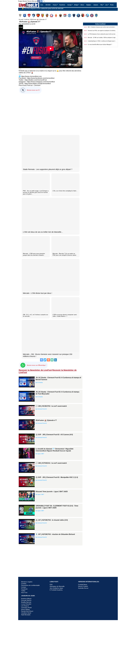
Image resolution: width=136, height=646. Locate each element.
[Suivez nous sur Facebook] (38, 1)
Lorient (47, 15)
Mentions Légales (26, 582)
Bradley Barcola (26, 602)
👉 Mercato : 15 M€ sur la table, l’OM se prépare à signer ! (42, 10)
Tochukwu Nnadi (26, 607)
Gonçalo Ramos (26, 600)
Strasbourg (87, 15)
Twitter (23, 591)
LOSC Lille (51, 15)
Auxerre (25, 15)
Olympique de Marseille (57, 586)
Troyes (96, 15)
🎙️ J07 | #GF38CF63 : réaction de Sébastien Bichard (55, 534)
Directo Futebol (83, 586)
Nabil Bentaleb (25, 615)
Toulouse (92, 15)
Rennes (83, 15)
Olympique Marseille (69, 15)
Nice (60, 15)
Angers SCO (20, 15)
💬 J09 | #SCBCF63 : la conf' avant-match (51, 406)
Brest (29, 15)
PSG (51, 584)
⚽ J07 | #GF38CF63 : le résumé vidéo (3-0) (52, 520)
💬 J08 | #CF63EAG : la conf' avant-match (51, 463)
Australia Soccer (83, 588)
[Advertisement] (50, 114)
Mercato (34, 1)
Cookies (23, 583)
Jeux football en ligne (56, 588)
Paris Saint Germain (78, 15)
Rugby (20, 1)
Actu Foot (24, 592)
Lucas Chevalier (26, 604)
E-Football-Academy (56, 590)
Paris (74, 15)
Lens (43, 15)
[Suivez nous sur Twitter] (41, 1)
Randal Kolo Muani (27, 611)
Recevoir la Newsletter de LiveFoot (35, 370)
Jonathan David (26, 613)
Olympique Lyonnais (65, 15)
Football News (82, 584)
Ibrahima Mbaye (26, 598)
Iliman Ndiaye (25, 609)
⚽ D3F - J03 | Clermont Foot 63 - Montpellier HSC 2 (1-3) (57, 477)
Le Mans (38, 15)
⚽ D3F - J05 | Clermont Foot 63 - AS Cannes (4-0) (54, 434)
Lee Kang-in (25, 606)
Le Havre (34, 15)
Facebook (24, 589)
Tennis (29, 1)
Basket (25, 1)
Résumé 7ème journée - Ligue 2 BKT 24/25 (52, 491)
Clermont (37, 85)
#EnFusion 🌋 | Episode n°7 (46, 420)
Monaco (56, 15)
